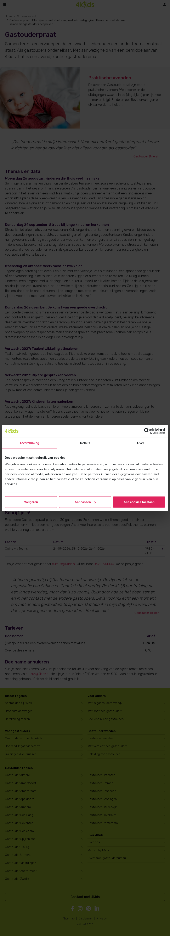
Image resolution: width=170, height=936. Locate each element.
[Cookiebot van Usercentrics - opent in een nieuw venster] (147, 431)
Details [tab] (85, 443)
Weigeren (31, 502)
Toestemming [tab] (29, 443)
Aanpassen (83, 502)
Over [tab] (140, 443)
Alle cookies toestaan (139, 502)
